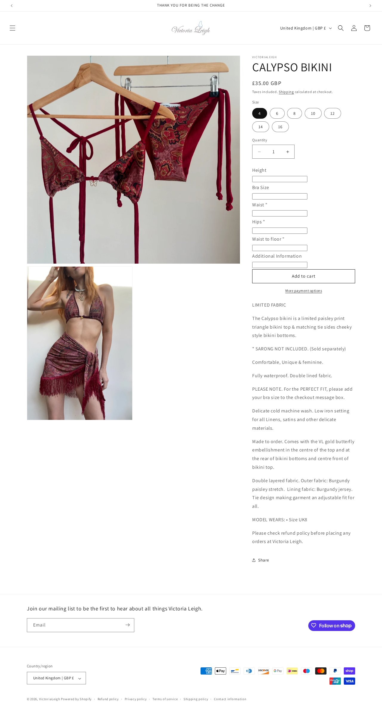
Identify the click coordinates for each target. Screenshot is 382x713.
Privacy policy (136, 699)
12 (332, 113)
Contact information (230, 699)
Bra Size (260, 187)
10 (313, 113)
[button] (12, 28)
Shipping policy (196, 699)
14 (260, 126)
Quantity (259, 140)
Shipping (286, 91)
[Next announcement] (370, 5)
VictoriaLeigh (49, 699)
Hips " (258, 222)
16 (280, 126)
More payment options (303, 290)
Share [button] (263, 560)
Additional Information (277, 256)
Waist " (259, 205)
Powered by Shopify (76, 699)
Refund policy (108, 699)
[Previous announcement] (11, 5)
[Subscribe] (127, 625)
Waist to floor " (268, 239)
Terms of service (165, 699)
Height (259, 170)
